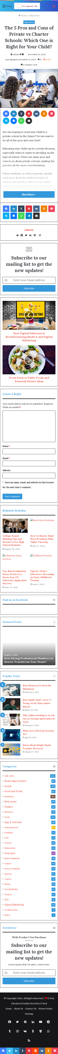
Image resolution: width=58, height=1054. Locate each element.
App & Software (13, 822)
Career (8, 879)
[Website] (18, 235)
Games (8, 863)
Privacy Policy (46, 1008)
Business (9, 796)
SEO (7, 899)
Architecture (11, 910)
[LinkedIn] (31, 235)
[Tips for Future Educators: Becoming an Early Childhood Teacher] (42, 561)
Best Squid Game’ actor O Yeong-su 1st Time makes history (37, 703)
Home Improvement (15, 781)
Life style (9, 776)
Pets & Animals (12, 868)
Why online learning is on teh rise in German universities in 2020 (39, 718)
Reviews (9, 812)
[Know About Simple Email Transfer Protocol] (11, 749)
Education (34, 15)
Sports (8, 873)
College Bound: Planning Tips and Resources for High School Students (13, 540)
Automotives (11, 827)
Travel (8, 843)
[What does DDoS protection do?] (11, 735)
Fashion (9, 832)
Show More (28, 194)
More (7, 915)
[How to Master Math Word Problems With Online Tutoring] (42, 526)
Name (6, 446)
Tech (7, 817)
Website (6, 470)
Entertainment (12, 858)
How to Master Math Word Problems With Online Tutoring (42, 538)
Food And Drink (13, 791)
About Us (18, 1008)
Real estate (11, 801)
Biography (10, 853)
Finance (9, 806)
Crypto (8, 894)
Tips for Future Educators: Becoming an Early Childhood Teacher (42, 576)
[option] (29, 647)
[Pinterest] (36, 235)
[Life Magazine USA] (27, 6)
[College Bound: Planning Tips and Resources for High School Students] (15, 526)
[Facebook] (22, 235)
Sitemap (29, 1013)
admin (16, 54)
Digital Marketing (14, 904)
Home (23, 15)
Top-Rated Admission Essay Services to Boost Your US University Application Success (15, 577)
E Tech (43, 1003)
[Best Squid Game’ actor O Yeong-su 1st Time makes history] (11, 704)
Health (8, 786)
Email (6, 458)
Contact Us (30, 1008)
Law (7, 837)
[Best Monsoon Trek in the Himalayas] (11, 690)
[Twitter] (27, 235)
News (7, 884)
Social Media (11, 889)
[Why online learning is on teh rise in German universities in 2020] (11, 720)
